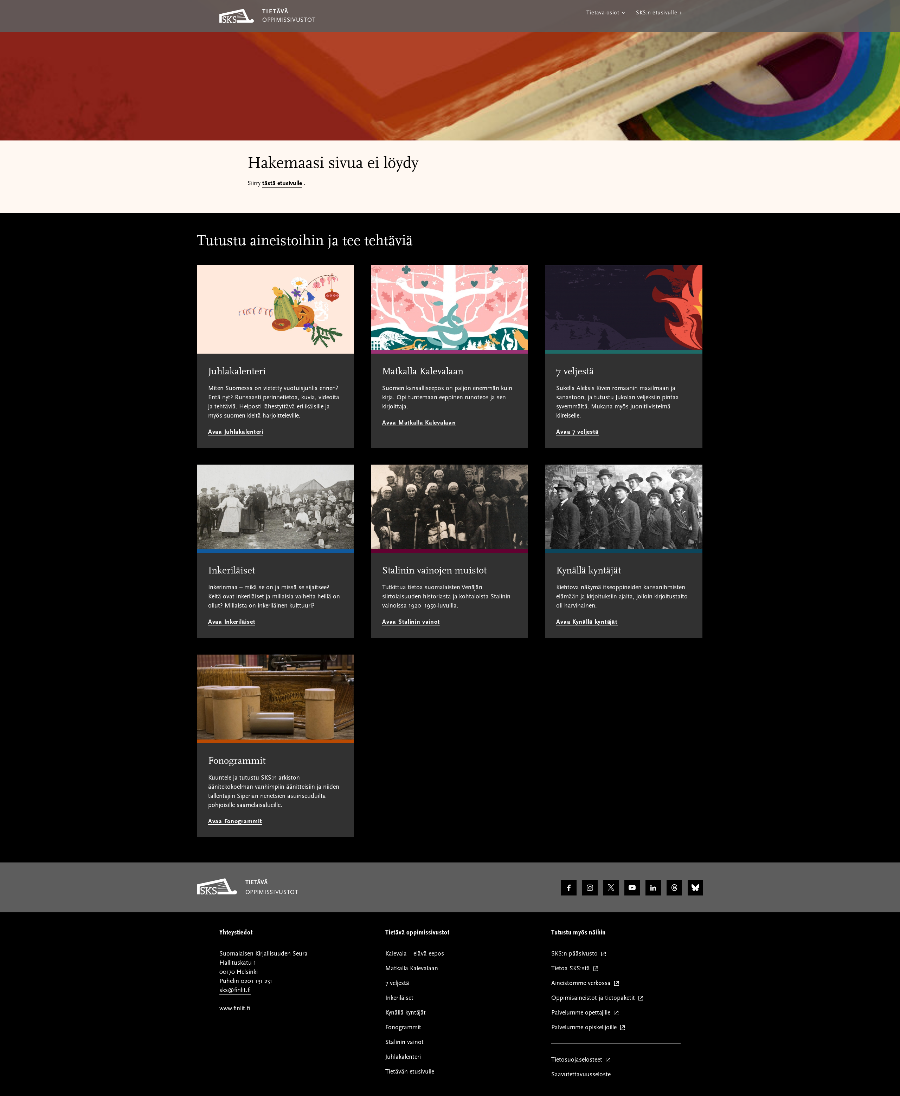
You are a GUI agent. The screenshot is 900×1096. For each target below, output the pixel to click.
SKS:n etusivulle (656, 12)
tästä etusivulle (282, 183)
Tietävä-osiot (602, 12)
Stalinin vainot (404, 1042)
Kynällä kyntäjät (405, 1012)
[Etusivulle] (217, 893)
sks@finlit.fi (235, 990)
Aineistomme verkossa (582, 983)
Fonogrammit (403, 1027)
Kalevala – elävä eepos (414, 953)
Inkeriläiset (399, 998)
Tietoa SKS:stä (572, 968)
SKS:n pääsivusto (576, 954)
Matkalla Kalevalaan (411, 968)
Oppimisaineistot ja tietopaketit (594, 998)
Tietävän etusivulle (409, 1071)
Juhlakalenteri (403, 1057)
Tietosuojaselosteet (578, 1060)
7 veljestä (397, 983)
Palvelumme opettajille (582, 1013)
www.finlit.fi (234, 1008)
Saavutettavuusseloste (581, 1074)
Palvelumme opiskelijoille (585, 1027)
